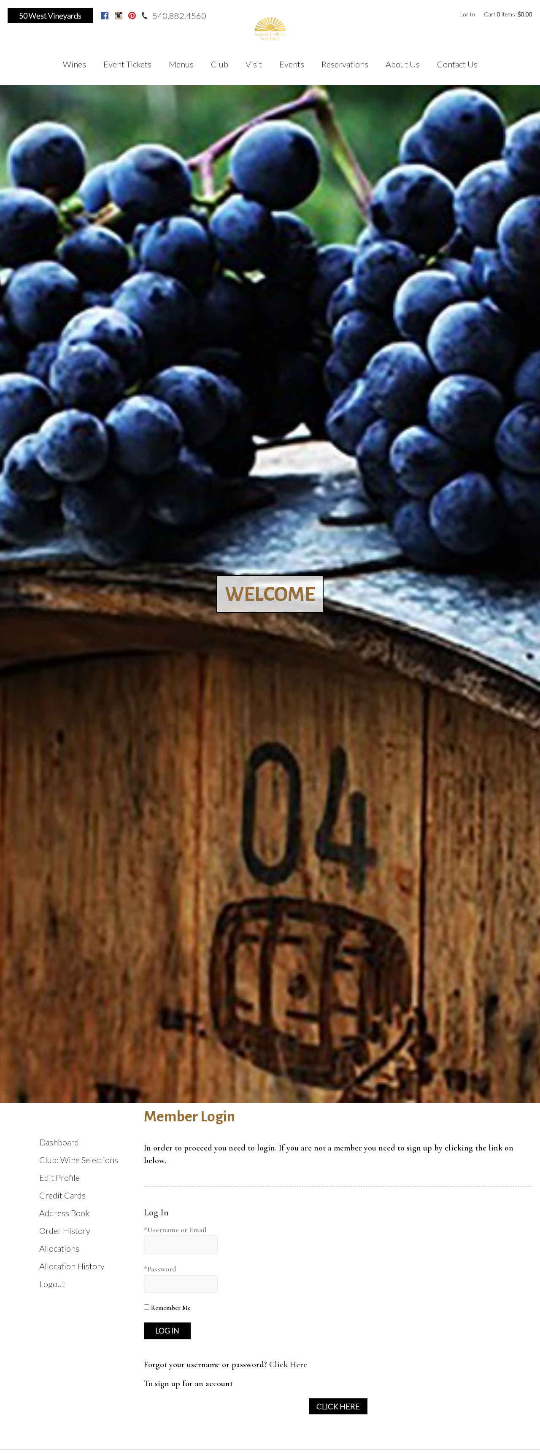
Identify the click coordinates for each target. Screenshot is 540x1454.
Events (291, 64)
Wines (74, 64)
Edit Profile (59, 1177)
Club (219, 64)
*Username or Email (175, 1229)
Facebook (104, 15)
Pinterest (132, 15)
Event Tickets (127, 64)
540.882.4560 (179, 16)
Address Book (64, 1213)
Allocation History (72, 1266)
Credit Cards (62, 1195)
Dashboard (59, 1142)
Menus (181, 64)
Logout (52, 1284)
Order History (64, 1231)
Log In (467, 14)
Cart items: (508, 14)
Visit (254, 64)
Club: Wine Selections (78, 1160)
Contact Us (457, 64)
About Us (403, 64)
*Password (160, 1269)
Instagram (118, 15)
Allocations (59, 1248)
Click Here (288, 1365)
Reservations (344, 64)
